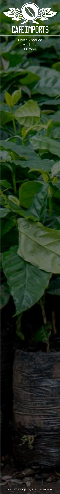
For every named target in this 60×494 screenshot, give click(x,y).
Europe (30, 49)
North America (30, 40)
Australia (30, 45)
